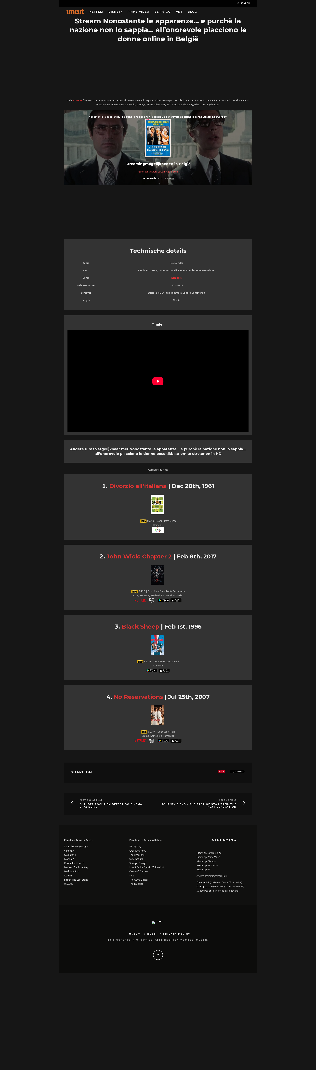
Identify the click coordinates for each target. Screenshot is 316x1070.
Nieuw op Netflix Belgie (209, 852)
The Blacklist (136, 883)
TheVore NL (203, 882)
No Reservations (138, 696)
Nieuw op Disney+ (206, 861)
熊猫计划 (68, 883)
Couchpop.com (205, 886)
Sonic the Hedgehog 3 (76, 846)
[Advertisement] (158, 71)
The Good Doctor (138, 879)
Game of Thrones (138, 871)
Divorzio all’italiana (138, 485)
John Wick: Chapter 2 (139, 556)
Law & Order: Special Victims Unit (147, 867)
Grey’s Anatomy (137, 850)
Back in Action (71, 871)
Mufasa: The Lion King (76, 867)
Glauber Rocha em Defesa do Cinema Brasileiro (111, 805)
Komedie (77, 100)
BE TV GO (163, 11)
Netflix (96, 11)
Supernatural (136, 858)
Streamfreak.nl (204, 890)
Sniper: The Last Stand (76, 879)
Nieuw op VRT (204, 869)
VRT (179, 11)
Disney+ (115, 11)
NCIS (132, 875)
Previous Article (91, 800)
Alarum (68, 875)
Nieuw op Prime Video (208, 857)
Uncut (134, 934)
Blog (192, 11)
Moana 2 (69, 858)
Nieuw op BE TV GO (207, 865)
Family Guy (135, 846)
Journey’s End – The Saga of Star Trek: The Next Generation (199, 805)
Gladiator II (70, 854)
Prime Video (138, 11)
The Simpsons (137, 854)
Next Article (227, 800)
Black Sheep (140, 626)
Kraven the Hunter (74, 863)
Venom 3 (69, 850)
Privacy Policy (176, 934)
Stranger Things (137, 863)
